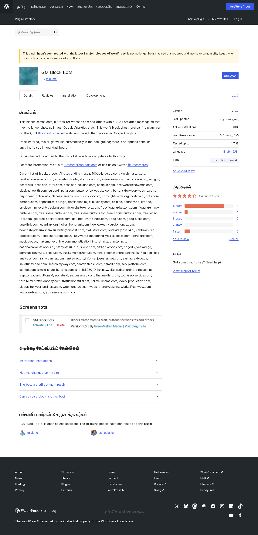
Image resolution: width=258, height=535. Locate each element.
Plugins (65, 484)
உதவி (235, 95)
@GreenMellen (137, 165)
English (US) (231, 151)
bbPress (207, 484)
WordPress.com (211, 472)
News (18, 478)
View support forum (186, 271)
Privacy (19, 490)
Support (113, 478)
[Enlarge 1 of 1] (157, 319)
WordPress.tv (118, 490)
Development (95, 95)
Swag (159, 490)
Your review (181, 239)
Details (28, 95)
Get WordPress (240, 6)
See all (234, 239)
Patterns (66, 490)
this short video (49, 133)
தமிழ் (53, 511)
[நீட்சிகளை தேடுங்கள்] (55, 32)
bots (223, 160)
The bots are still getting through (42, 384)
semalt (233, 160)
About (19, 472)
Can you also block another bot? (42, 396)
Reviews (47, 95)
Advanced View (184, 171)
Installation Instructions (35, 361)
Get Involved (162, 472)
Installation (69, 95)
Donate (160, 484)
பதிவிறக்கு (230, 75)
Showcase (67, 472)
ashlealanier (107, 432)
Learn (111, 472)
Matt (204, 478)
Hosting (20, 484)
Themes (66, 478)
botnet (214, 160)
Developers (115, 484)
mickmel (51, 79)
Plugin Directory (25, 19)
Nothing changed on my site (39, 373)
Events (158, 478)
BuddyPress (209, 490)
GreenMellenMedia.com (80, 165)
